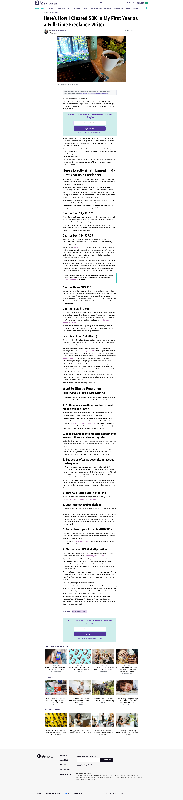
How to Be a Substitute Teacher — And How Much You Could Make (103, 733)
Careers (64, 760)
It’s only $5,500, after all (94, 556)
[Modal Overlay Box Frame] (90, 124)
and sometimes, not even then (83, 423)
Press (63, 765)
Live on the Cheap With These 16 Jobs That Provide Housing (103, 700)
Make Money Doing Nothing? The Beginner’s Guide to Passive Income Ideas (127, 701)
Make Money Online (79, 611)
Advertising (65, 770)
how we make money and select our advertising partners (94, 93)
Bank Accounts (96, 8)
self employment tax (86, 351)
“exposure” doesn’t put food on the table (79, 499)
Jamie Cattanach (59, 31)
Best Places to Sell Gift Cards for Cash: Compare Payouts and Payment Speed (56, 701)
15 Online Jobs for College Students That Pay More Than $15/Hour (127, 733)
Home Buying (118, 8)
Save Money (51, 8)
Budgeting (61, 8)
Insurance (135, 8)
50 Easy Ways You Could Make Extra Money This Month (80, 668)
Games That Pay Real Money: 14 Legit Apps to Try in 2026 (55, 668)
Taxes (128, 8)
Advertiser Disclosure (106, 3)
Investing (107, 8)
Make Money (39, 8)
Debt (69, 8)
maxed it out (68, 358)
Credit (86, 8)
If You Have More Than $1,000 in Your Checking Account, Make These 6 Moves (127, 669)
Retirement (77, 8)
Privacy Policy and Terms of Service (49, 793)
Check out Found (72, 279)
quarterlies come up (82, 541)
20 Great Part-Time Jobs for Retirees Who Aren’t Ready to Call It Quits (79, 701)
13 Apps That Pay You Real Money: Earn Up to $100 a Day (80, 732)
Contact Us (65, 774)
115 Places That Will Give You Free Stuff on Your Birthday (103, 668)
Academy (130, 3)
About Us (64, 755)
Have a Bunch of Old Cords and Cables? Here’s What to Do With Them (56, 733)
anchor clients (79, 248)
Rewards (142, 3)
